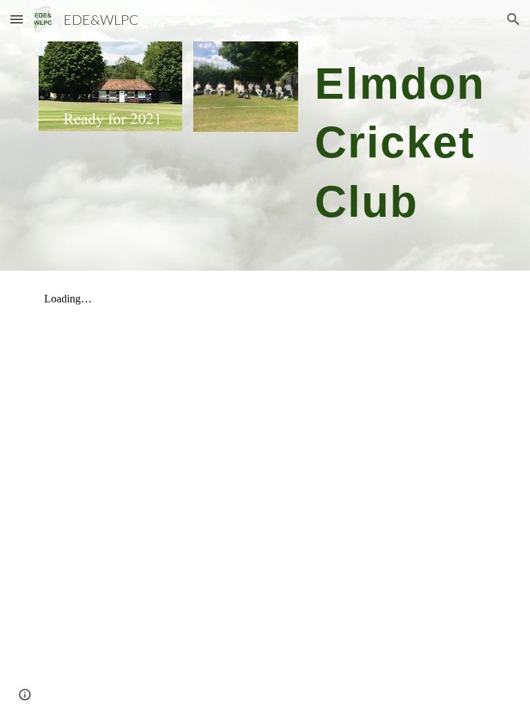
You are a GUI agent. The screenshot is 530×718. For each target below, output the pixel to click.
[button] (16, 19)
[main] (400, 135)
